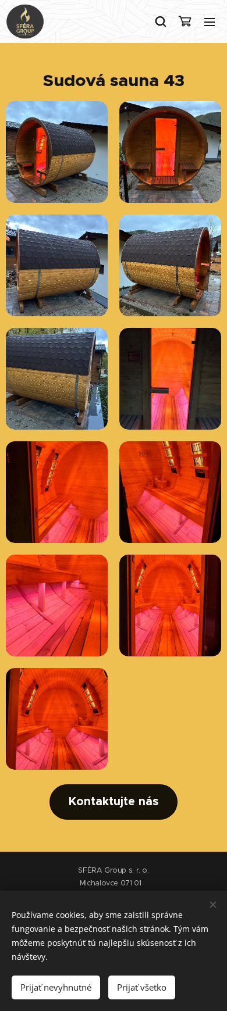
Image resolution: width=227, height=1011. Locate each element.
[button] (160, 21)
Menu (209, 21)
